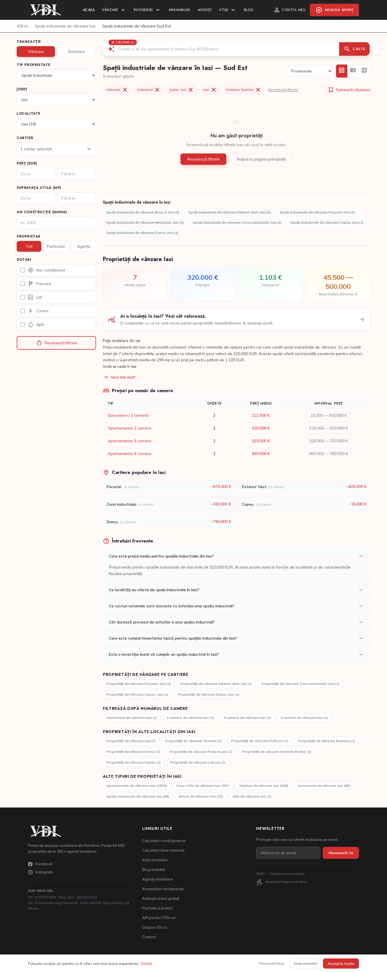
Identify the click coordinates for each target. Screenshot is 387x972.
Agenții (205, 9)
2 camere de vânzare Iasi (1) (190, 717)
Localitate (29, 113)
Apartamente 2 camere (129, 428)
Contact (149, 937)
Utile (228, 10)
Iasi (210, 89)
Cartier (25, 138)
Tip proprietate (33, 65)
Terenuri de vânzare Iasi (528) (263, 785)
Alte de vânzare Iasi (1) (252, 796)
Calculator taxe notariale (163, 850)
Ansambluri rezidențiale (163, 888)
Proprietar (29, 236)
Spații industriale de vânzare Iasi (65, 26)
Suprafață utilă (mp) (39, 187)
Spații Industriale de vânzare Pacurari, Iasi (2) (317, 212)
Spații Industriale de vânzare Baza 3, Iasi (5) (142, 212)
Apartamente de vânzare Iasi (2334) (137, 785)
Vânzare (114, 10)
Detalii (146, 963)
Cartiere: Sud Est (243, 89)
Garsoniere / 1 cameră (128, 415)
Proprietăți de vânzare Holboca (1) (259, 741)
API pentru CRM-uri (159, 917)
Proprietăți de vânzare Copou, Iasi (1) (137, 694)
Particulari (56, 246)
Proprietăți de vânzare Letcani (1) (198, 762)
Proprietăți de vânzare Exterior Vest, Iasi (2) (216, 684)
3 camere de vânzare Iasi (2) (247, 717)
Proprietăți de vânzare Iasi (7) (131, 741)
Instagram (44, 872)
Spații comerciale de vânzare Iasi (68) (138, 796)
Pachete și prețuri (157, 908)
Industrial (149, 89)
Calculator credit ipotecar (164, 840)
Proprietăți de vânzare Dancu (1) (133, 751)
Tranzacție (29, 41)
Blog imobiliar (154, 869)
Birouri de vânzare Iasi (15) (201, 796)
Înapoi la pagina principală (261, 159)
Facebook (44, 864)
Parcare (39, 283)
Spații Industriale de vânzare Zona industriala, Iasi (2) (237, 222)
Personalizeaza (271, 963)
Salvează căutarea (349, 89)
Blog (249, 9)
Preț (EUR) (27, 163)
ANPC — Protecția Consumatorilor (280, 874)
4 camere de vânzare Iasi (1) (304, 717)
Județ (22, 89)
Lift (34, 297)
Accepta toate (341, 963)
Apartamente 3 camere (129, 440)
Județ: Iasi (182, 89)
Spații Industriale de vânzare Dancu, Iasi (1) (142, 232)
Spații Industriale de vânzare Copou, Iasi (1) (327, 222)
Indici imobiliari (155, 860)
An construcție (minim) (42, 212)
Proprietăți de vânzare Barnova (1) (326, 741)
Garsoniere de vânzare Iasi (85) (324, 785)
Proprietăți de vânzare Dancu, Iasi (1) (208, 694)
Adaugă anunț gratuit (160, 898)
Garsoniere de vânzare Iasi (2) (132, 717)
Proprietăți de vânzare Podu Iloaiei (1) (201, 751)
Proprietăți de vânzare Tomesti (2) (193, 741)
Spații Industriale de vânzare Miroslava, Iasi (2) (145, 222)
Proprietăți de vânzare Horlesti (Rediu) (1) (276, 751)
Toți (29, 246)
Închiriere (147, 10)
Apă (35, 324)
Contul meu (289, 10)
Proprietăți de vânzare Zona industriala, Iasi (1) (300, 684)
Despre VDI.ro (154, 927)
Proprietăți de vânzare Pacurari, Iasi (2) (139, 684)
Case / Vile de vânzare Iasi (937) (202, 785)
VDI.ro (22, 26)
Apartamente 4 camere (129, 453)
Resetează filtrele (56, 342)
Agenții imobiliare (157, 879)
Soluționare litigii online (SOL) (281, 882)
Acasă (89, 9)
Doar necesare (305, 963)
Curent (37, 310)
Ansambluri (179, 9)
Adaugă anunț (334, 10)
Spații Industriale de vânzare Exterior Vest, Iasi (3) (229, 212)
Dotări (24, 259)
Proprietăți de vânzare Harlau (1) (134, 762)
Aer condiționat (46, 270)
